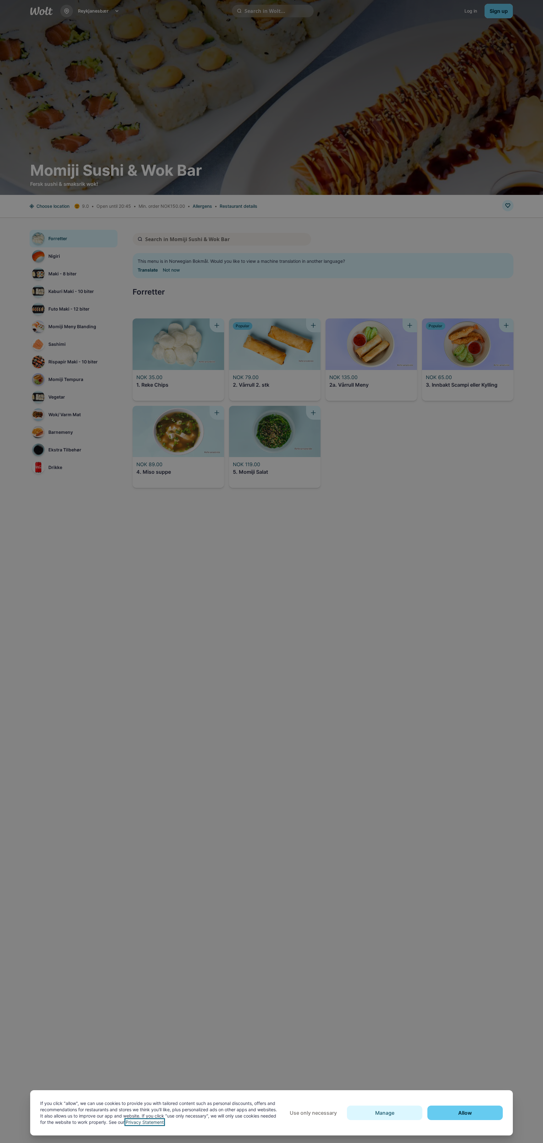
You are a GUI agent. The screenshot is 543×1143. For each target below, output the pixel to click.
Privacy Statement (145, 1122)
